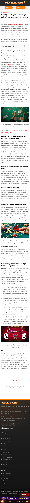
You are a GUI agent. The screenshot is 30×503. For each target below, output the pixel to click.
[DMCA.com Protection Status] (7, 428)
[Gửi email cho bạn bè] (16, 387)
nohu (8, 64)
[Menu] (2, 3)
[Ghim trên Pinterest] (19, 387)
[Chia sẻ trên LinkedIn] (22, 387)
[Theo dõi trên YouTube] (10, 424)
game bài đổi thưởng (16, 24)
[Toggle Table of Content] (25, 46)
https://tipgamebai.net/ (10, 410)
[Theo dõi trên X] (6, 424)
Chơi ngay (24, 494)
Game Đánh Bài (4, 12)
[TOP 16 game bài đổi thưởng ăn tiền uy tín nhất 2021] (15, 3)
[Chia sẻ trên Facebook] (10, 387)
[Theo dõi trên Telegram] (13, 424)
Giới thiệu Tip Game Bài (8, 436)
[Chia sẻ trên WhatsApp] (7, 387)
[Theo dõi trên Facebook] (2, 424)
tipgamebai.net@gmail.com (10, 417)
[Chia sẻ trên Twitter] (13, 387)
